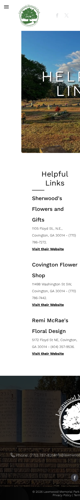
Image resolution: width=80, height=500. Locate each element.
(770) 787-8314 (42, 455)
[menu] (6, 7)
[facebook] (57, 16)
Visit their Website (48, 249)
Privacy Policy (62, 495)
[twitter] (66, 16)
